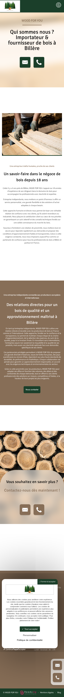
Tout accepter (31, 629)
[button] (25, 62)
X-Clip (58, 587)
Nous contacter (32, 389)
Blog (59, 692)
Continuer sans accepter (15, 649)
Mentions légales (47, 692)
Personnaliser (30, 635)
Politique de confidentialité (30, 640)
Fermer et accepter (48, 581)
